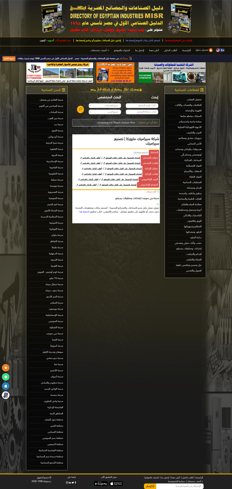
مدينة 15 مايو (56, 278)
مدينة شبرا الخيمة (54, 143)
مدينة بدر (58, 124)
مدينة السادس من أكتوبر (51, 106)
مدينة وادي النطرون (53, 401)
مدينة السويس (56, 321)
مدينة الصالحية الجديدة (52, 216)
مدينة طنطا (57, 247)
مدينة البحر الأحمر (54, 296)
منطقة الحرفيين (55, 444)
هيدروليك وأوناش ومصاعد (188, 149)
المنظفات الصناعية (192, 182)
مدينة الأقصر (56, 370)
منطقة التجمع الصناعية (52, 462)
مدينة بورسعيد (56, 309)
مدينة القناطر (56, 241)
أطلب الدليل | (187, 477)
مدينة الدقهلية (56, 253)
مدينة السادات (56, 112)
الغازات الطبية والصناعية (190, 199)
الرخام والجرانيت (194, 254)
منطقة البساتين (55, 432)
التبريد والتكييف (194, 132)
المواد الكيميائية (194, 165)
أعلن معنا (154, 50)
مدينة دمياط (57, 180)
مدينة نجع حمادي (54, 358)
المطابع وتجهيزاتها (193, 226)
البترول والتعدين (194, 270)
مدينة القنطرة (56, 327)
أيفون (42, 40)
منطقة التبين (56, 426)
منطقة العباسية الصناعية (51, 450)
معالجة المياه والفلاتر (191, 204)
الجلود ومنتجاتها (194, 232)
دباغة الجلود (196, 237)
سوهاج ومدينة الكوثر (53, 352)
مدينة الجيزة (57, 155)
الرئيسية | (199, 477)
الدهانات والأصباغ (193, 171)
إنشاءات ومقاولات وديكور (189, 248)
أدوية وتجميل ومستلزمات (189, 210)
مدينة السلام (57, 303)
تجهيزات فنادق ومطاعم (190, 138)
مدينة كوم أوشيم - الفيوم (50, 272)
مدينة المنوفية (56, 198)
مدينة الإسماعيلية (54, 315)
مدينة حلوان (57, 235)
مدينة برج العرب (55, 118)
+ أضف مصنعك (100, 50)
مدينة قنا (58, 364)
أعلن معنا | (175, 477)
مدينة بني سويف (54, 333)
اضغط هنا (84, 211)
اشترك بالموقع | (151, 477)
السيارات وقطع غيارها (191, 116)
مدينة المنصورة (55, 192)
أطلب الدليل (170, 50)
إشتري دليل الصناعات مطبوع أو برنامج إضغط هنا (98, 40)
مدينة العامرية (56, 167)
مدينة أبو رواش (55, 136)
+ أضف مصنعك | (194, 481)
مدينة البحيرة (57, 259)
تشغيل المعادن (194, 99)
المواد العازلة (195, 177)
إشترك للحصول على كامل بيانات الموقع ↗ (121, 158)
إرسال (148, 486)
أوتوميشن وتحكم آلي (191, 154)
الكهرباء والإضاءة (193, 110)
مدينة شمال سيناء (54, 284)
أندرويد (51, 40)
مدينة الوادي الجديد (53, 389)
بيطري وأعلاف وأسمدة (190, 193)
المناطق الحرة (56, 413)
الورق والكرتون (194, 221)
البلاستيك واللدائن (193, 215)
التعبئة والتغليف (194, 259)
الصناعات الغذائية (193, 160)
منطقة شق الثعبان (54, 419)
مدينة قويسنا (56, 186)
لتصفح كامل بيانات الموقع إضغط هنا (142, 40)
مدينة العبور (57, 130)
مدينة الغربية (57, 266)
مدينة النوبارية (56, 229)
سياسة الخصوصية (176, 481)
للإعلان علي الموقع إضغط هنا (178, 40)
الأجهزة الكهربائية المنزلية (190, 127)
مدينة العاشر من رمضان (51, 100)
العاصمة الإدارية (55, 407)
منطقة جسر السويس (52, 438)
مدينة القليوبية (56, 173)
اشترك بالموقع (122, 50)
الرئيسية (186, 50)
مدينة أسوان (57, 376)
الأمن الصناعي (194, 143)
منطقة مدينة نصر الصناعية (50, 456)
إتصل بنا (139, 50)
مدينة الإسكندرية (55, 161)
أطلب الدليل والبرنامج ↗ (90, 158)
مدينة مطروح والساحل (52, 382)
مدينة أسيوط (56, 346)
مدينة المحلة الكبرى (53, 210)
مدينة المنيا (57, 339)
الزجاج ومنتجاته (194, 188)
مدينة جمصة (57, 395)
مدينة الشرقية (56, 223)
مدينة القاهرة (56, 149)
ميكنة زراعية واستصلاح (190, 121)
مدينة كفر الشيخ (55, 204)
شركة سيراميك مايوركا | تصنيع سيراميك (116, 122)
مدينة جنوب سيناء (54, 290)
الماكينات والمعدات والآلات (188, 105)
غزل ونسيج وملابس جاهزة (189, 265)
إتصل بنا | (164, 477)
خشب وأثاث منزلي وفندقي (188, 243)
